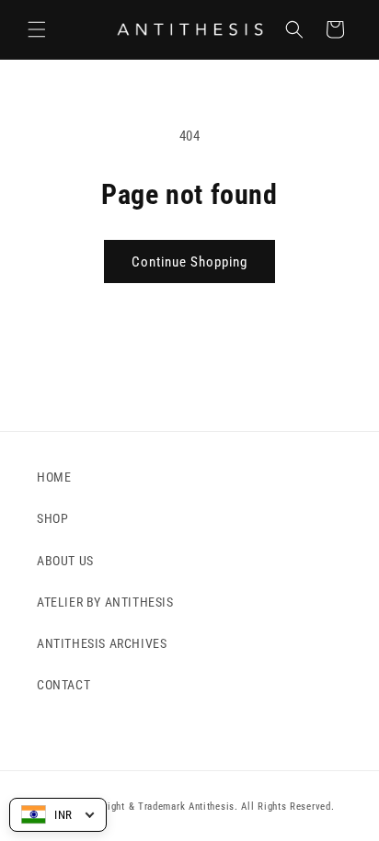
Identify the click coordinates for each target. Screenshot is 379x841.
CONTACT (63, 684)
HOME (54, 477)
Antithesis (212, 807)
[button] (37, 29)
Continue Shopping (189, 262)
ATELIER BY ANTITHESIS (105, 602)
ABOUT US (65, 560)
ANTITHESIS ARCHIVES (102, 643)
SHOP (52, 518)
